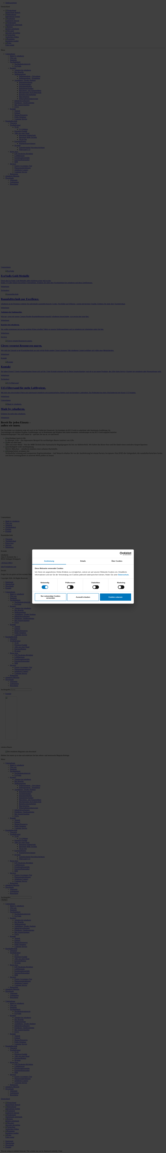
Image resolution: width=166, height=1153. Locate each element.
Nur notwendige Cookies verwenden (50, 597)
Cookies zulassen (115, 597)
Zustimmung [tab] (49, 561)
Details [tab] (83, 561)
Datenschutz (123, 575)
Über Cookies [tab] (116, 561)
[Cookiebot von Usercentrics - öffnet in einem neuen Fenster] (121, 553)
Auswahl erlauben (83, 597)
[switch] (70, 587)
